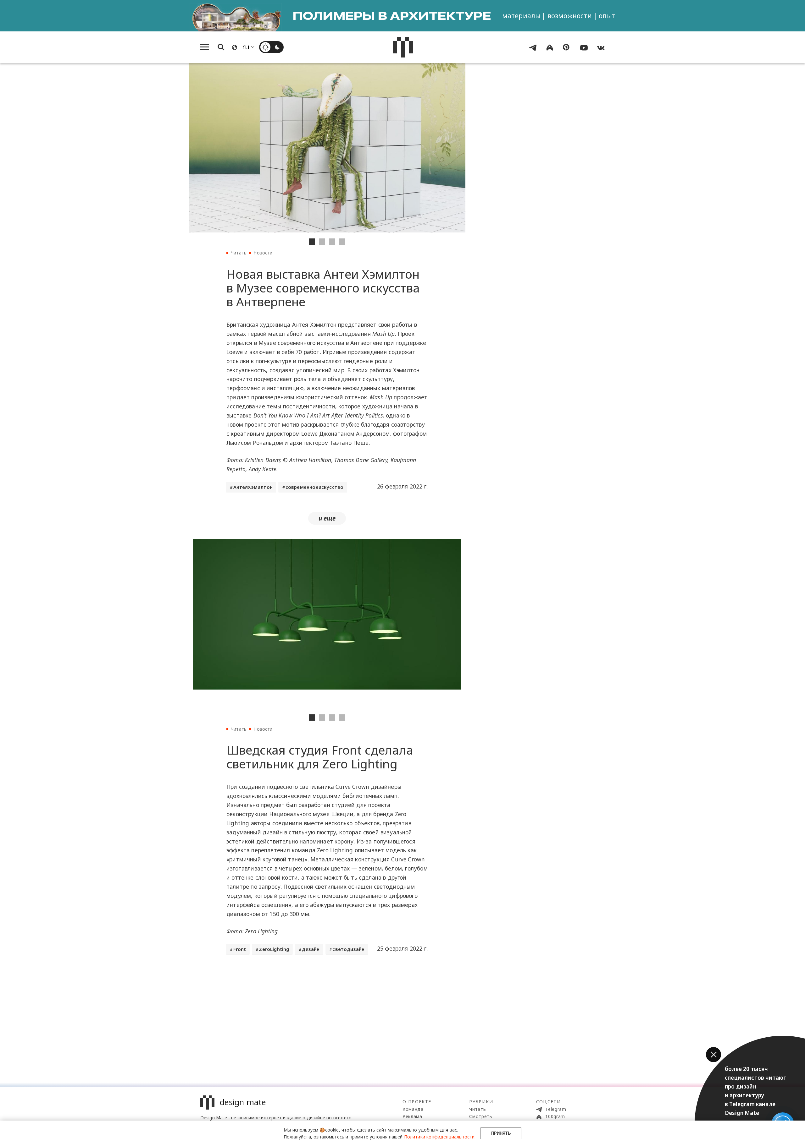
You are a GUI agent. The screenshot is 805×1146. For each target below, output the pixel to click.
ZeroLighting (274, 949)
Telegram (555, 1109)
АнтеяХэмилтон (253, 487)
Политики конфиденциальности (439, 1137)
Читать (239, 253)
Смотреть (480, 1116)
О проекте (416, 1102)
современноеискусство (315, 487)
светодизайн (348, 949)
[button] (713, 1054)
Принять (501, 1133)
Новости (262, 253)
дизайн (310, 949)
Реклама (412, 1116)
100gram (554, 1116)
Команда (413, 1109)
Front (239, 949)
